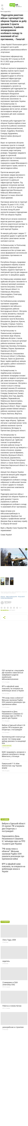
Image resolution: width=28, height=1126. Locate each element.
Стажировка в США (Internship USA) (10, 983)
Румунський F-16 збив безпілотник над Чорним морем (12, 765)
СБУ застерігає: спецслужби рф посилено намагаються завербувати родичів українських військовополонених (13, 674)
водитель (6, 961)
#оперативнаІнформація (7, 598)
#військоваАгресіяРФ (11, 596)
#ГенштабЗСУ (21, 596)
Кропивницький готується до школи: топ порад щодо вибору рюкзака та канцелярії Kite (14, 740)
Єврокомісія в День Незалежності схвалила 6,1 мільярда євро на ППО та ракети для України (12, 714)
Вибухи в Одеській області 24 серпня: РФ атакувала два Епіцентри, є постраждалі (13, 727)
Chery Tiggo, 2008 (9, 940)
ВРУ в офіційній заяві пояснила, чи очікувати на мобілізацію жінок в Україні (13, 688)
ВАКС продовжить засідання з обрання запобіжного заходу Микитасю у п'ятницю (14, 754)
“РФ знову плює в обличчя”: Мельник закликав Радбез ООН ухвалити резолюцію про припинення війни (13, 701)
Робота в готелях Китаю (11, 1006)
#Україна (3, 596)
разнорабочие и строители (13, 1027)
